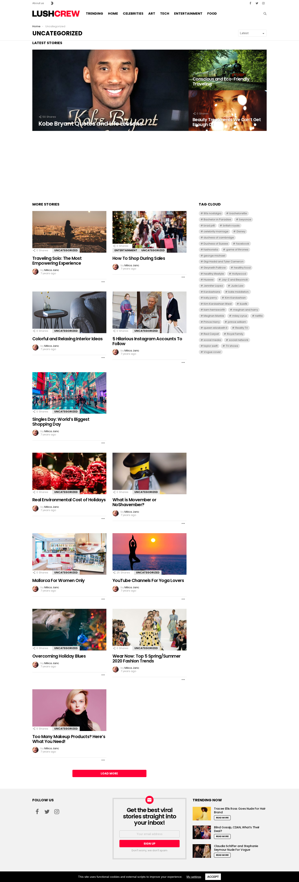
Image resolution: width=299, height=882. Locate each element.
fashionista (211, 249)
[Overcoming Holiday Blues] (69, 629)
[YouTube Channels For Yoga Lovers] (149, 554)
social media (212, 340)
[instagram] (263, 3)
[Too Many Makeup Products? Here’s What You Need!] (69, 710)
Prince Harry (212, 322)
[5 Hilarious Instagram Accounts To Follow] (149, 312)
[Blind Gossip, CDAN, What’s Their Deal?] (202, 832)
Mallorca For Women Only (58, 580)
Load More (109, 773)
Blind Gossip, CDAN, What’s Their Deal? (237, 829)
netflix (259, 316)
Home (113, 13)
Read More (222, 817)
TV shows (232, 346)
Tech (164, 13)
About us (38, 3)
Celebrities (133, 13)
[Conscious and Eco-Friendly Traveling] (228, 70)
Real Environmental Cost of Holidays (69, 500)
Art (151, 13)
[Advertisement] (149, 165)
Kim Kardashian (235, 298)
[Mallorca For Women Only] (69, 554)
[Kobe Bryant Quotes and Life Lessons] (110, 90)
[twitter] (257, 3)
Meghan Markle (214, 316)
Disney (241, 231)
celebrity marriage (216, 231)
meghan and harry (245, 310)
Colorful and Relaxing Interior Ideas (67, 339)
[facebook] (250, 3)
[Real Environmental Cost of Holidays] (69, 473)
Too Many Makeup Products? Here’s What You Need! (68, 739)
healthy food (242, 268)
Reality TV (241, 328)
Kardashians (212, 292)
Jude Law (237, 286)
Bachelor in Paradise (217, 219)
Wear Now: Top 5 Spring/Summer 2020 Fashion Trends (146, 658)
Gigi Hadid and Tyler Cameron (223, 261)
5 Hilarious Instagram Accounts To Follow (147, 341)
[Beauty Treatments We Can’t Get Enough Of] (228, 110)
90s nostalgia (212, 213)
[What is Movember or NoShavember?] (149, 473)
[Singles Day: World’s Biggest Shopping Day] (69, 393)
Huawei (209, 280)
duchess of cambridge (219, 237)
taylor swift (211, 346)
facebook (242, 244)
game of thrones (237, 249)
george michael (214, 256)
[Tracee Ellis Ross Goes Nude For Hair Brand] (202, 813)
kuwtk (243, 304)
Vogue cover (212, 352)
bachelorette (238, 213)
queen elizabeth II (215, 328)
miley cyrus (239, 316)
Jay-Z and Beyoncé (235, 280)
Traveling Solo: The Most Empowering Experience (57, 260)
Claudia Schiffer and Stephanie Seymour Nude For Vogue (236, 848)
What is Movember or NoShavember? (134, 502)
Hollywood (239, 274)
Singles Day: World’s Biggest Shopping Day (60, 421)
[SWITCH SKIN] (52, 3)
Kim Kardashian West (218, 304)
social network (238, 340)
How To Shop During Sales (138, 258)
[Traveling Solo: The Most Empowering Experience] (69, 232)
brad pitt (209, 225)
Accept (213, 876)
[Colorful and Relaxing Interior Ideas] (69, 312)
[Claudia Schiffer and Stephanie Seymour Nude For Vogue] (202, 851)
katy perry (210, 298)
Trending (94, 13)
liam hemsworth (214, 310)
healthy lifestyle (214, 274)
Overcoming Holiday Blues (59, 656)
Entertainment (188, 13)
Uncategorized (66, 250)
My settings (194, 876)
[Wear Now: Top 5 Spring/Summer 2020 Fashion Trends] (149, 629)
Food (212, 13)
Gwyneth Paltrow (215, 268)
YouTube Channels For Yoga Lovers (148, 580)
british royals (231, 225)
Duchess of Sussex (216, 244)
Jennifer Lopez (213, 286)
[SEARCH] (265, 13)
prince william (237, 322)
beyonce (245, 219)
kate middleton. (238, 292)
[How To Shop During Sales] (149, 232)
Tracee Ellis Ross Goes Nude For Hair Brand (239, 810)
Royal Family (235, 334)
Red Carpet (211, 334)
